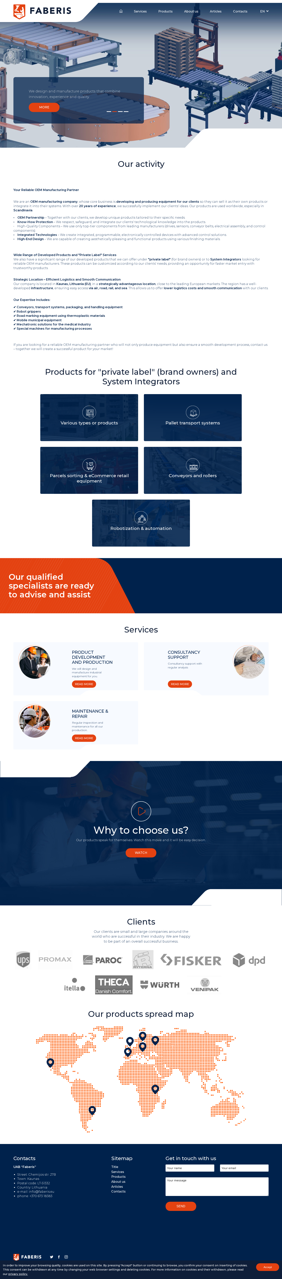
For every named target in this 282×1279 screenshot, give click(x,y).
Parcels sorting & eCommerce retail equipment (89, 478)
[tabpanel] (141, 75)
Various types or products (89, 423)
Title (121, 11)
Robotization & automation (141, 528)
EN (262, 11)
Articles (216, 11)
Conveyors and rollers (193, 475)
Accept (268, 1267)
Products (165, 11)
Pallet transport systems (193, 423)
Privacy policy (17, 1274)
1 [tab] (109, 111)
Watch (141, 853)
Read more (84, 684)
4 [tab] (126, 111)
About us (191, 11)
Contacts (240, 11)
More (44, 107)
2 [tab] (114, 111)
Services (140, 11)
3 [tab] (120, 111)
